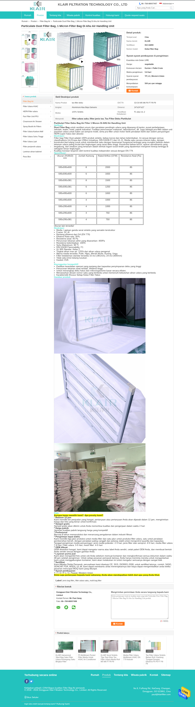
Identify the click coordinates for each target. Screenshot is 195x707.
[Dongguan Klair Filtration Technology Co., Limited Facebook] (26, 681)
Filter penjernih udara (32, 147)
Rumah (27, 15)
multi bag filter (95, 581)
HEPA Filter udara (30, 111)
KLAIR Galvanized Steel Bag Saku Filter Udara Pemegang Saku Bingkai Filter (65, 658)
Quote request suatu (135, 15)
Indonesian (167, 4)
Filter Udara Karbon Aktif (33, 131)
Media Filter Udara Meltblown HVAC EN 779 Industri (131, 657)
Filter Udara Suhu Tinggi (33, 137)
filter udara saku (82, 581)
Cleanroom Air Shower (32, 121)
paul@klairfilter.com (161, 694)
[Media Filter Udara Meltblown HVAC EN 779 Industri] (133, 645)
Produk (40, 15)
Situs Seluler (33, 697)
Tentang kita (55, 15)
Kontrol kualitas (92, 15)
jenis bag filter (68, 581)
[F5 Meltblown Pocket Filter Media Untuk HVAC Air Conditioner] (88, 645)
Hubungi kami (112, 15)
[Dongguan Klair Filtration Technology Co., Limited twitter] (31, 681)
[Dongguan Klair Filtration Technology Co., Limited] (38, 6)
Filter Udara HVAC (30, 106)
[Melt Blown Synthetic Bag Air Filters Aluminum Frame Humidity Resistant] (82, 61)
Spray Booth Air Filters (32, 126)
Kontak (134, 91)
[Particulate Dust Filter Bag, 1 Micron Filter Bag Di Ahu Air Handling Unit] (29, 54)
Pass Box (27, 157)
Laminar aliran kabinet (32, 152)
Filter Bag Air (45, 21)
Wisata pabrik (73, 15)
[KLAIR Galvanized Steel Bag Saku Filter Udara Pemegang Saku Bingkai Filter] (65, 645)
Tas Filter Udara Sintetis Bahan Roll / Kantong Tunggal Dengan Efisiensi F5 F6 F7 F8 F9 (155, 659)
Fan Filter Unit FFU (31, 116)
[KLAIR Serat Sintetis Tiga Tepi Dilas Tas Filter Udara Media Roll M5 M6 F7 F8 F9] (110, 645)
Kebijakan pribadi (32, 688)
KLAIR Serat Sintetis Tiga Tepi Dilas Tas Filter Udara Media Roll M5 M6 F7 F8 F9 (110, 658)
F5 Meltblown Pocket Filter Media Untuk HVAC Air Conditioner (87, 657)
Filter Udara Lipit (30, 142)
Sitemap (166, 675)
